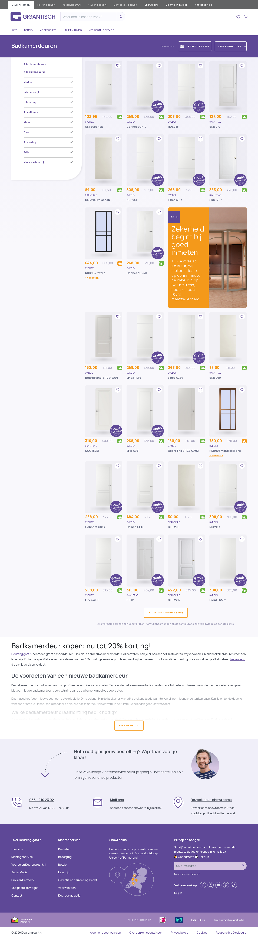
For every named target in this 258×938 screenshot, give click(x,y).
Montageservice (22, 857)
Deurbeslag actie (69, 895)
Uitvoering (30, 102)
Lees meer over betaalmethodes (229, 920)
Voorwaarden (67, 888)
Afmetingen (31, 112)
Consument (186, 857)
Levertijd (64, 872)
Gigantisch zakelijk (177, 4)
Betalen (63, 865)
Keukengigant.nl (97, 4)
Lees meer (126, 725)
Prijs (26, 152)
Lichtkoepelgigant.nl (125, 4)
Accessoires (48, 30)
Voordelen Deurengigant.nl (28, 865)
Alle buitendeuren (35, 71)
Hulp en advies (73, 30)
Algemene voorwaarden (105, 932)
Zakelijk (204, 857)
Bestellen (64, 849)
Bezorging (65, 857)
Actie (174, 217)
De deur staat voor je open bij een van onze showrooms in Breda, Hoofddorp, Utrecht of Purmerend (134, 853)
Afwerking (30, 142)
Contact (16, 895)
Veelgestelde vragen (102, 30)
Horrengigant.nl (46, 4)
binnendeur (237, 659)
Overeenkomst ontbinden (146, 932)
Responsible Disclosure (231, 932)
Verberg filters (198, 46)
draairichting (135, 719)
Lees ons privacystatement (187, 874)
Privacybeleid (179, 932)
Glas (26, 132)
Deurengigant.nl (21, 4)
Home (14, 30)
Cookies (202, 932)
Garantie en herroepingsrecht (77, 880)
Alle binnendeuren (35, 64)
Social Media (19, 872)
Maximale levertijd (34, 162)
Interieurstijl (31, 92)
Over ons (17, 849)
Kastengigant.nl (72, 4)
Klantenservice (203, 4)
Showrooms (152, 4)
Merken (28, 82)
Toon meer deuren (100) (166, 612)
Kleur (27, 122)
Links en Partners (22, 880)
